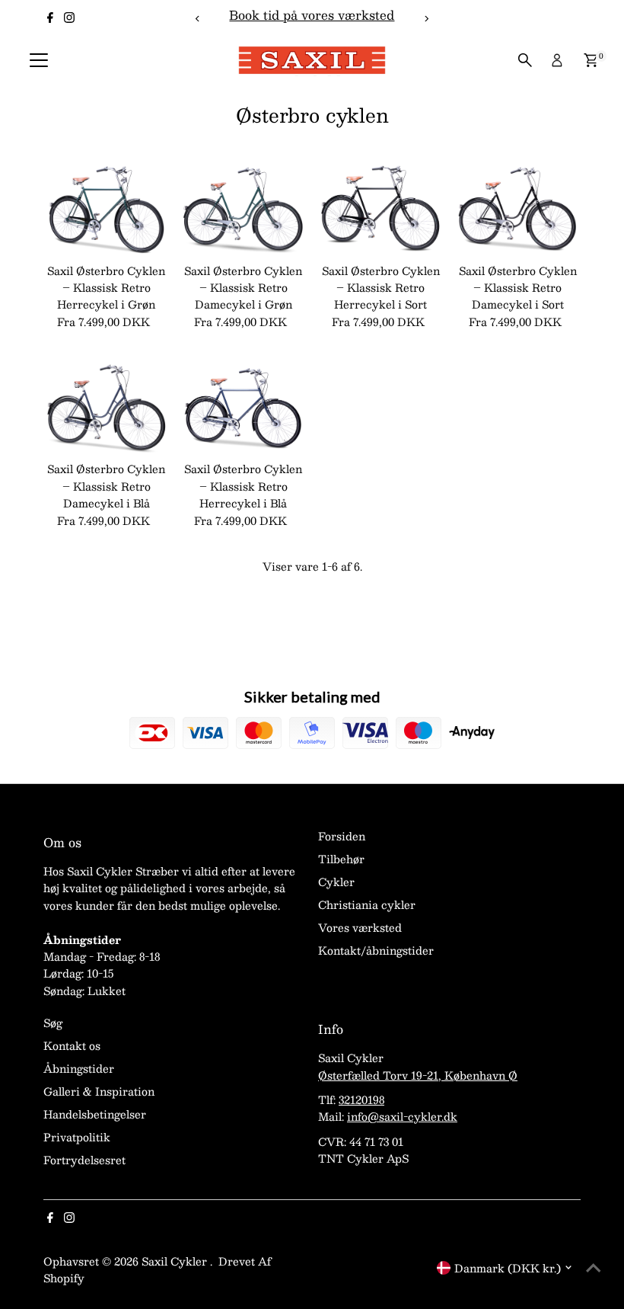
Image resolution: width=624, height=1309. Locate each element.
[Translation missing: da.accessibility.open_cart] (591, 60)
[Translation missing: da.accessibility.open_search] (525, 60)
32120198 (361, 1099)
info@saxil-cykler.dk (402, 1116)
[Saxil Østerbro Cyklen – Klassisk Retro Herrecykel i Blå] (243, 407)
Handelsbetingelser (94, 1114)
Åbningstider (78, 1068)
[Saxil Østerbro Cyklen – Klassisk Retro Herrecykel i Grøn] (105, 208)
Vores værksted (360, 927)
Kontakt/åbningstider (376, 950)
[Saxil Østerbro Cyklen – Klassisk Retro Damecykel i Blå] (105, 407)
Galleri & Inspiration (98, 1091)
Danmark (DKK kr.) (507, 1268)
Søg (52, 1022)
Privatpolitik (76, 1137)
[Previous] (198, 19)
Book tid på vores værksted (311, 15)
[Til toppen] (593, 1267)
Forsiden (341, 836)
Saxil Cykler (176, 1261)
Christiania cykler (366, 904)
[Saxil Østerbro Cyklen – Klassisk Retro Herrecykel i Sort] (380, 208)
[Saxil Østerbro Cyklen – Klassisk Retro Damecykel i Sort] (517, 208)
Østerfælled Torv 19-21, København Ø (417, 1075)
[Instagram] (69, 18)
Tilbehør (341, 859)
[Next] (426, 19)
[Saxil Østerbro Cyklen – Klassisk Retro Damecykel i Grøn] (243, 208)
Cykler (336, 881)
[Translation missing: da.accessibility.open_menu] (39, 60)
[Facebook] (50, 18)
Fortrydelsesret (84, 1160)
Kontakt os (71, 1045)
